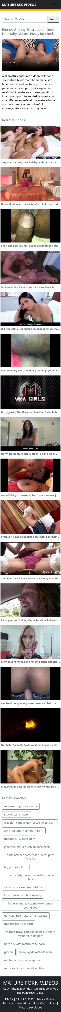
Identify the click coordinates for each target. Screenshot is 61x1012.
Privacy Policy (45, 999)
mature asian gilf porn (18, 924)
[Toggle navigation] (54, 4)
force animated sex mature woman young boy (30, 905)
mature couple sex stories (20, 806)
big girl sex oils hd (15, 867)
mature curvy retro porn (20, 839)
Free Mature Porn (44, 1003)
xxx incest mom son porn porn (23, 831)
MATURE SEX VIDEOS (19, 4)
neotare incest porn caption (22, 960)
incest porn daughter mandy (22, 895)
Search (53, 19)
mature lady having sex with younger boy (30, 877)
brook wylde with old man (35, 952)
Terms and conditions (16, 1003)
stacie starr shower (16, 814)
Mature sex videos (30, 1007)
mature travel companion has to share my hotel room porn (30, 934)
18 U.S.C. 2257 (25, 999)
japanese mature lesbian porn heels (27, 847)
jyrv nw (8, 952)
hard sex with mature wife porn (24, 944)
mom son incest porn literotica (24, 968)
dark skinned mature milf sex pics (25, 915)
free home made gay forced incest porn (29, 822)
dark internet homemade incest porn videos (30, 857)
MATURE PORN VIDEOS (30, 982)
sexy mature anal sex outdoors (24, 887)
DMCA (9, 999)
